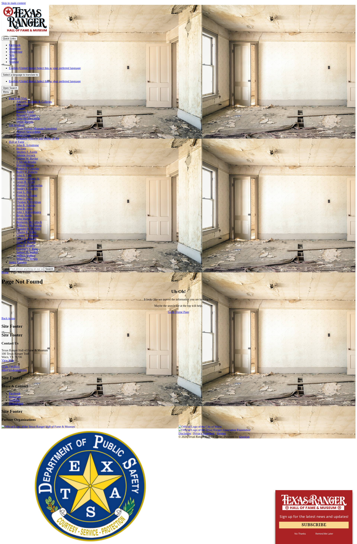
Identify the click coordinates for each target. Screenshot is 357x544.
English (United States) (45, 68)
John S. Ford (23, 175)
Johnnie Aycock (25, 155)
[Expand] (28, 99)
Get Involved (16, 125)
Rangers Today (25, 111)
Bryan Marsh (24, 215)
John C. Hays (24, 198)
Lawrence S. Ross (27, 248)
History (20, 108)
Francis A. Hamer (26, 195)
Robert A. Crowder (27, 168)
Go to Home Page (178, 312)
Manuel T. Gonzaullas (29, 185)
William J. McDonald (28, 225)
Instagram (14, 396)
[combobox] (20, 75)
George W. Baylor (27, 158)
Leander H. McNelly (28, 228)
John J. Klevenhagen (28, 212)
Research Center (26, 115)
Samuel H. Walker (27, 252)
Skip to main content (13, 3)
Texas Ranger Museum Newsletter (36, 128)
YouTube (14, 400)
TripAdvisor (16, 403)
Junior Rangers (18, 262)
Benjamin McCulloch (29, 222)
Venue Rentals (24, 121)
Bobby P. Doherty (27, 172)
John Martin (23, 218)
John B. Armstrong (27, 145)
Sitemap (221, 433)
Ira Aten (21, 148)
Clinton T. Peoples (27, 235)
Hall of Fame (16, 141)
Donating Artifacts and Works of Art (37, 138)
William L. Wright (27, 258)
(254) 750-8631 (10, 366)
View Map (7, 360)
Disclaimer (184, 433)
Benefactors (23, 135)
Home (5, 272)
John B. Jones (24, 208)
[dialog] (313, 517)
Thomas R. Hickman (28, 202)
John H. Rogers (25, 245)
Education (22, 105)
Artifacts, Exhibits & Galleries (34, 101)
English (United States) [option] (45, 81)
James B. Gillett (25, 182)
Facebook (14, 393)
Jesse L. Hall (23, 192)
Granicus (244, 436)
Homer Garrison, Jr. (28, 178)
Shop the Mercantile (28, 118)
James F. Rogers (26, 242)
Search (5, 268)
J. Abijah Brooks (26, 161)
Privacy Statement (203, 433)
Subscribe (314, 525)
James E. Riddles (26, 238)
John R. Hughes (25, 205)
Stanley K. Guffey (27, 188)
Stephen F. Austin (26, 151)
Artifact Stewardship (28, 131)
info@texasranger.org (14, 370)
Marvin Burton (25, 165)
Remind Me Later (324, 533)
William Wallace (26, 255)
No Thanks (300, 533)
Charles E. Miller (26, 232)
